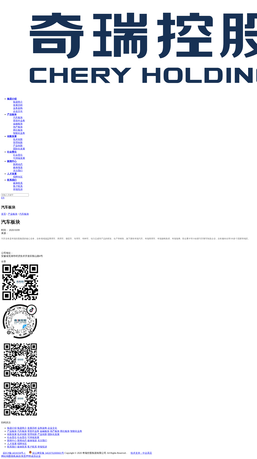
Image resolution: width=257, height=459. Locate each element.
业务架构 (18, 108)
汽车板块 (18, 117)
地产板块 (18, 127)
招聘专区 (18, 177)
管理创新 (18, 142)
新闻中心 (12, 440)
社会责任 (18, 155)
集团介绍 (12, 428)
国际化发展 (19, 148)
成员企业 (36, 456)
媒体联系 (18, 183)
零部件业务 (19, 120)
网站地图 (6, 456)
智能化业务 (19, 133)
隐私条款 (16, 456)
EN (2, 198)
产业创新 (18, 145)
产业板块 (12, 214)
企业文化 (18, 111)
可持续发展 (19, 158)
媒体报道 (18, 167)
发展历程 (18, 105)
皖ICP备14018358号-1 (14, 453)
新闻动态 (18, 164)
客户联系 (18, 186)
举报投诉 (18, 189)
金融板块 (18, 123)
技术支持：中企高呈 (141, 453)
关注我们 (18, 170)
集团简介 (18, 102)
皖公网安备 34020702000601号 (48, 453)
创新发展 (12, 434)
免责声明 (26, 456)
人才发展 (12, 443)
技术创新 (18, 139)
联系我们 (12, 446)
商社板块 (18, 130)
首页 (3, 214)
